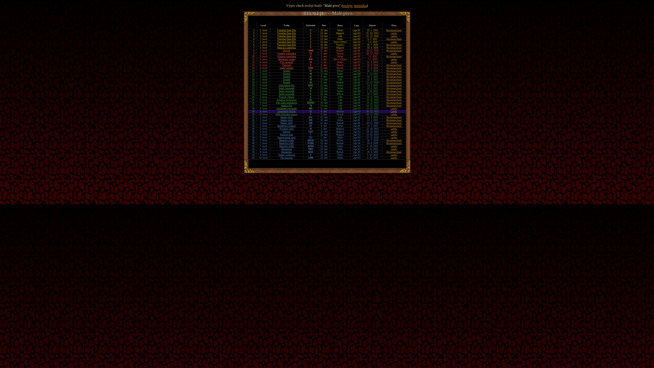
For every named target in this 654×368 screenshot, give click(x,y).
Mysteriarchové (394, 30)
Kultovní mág (286, 134)
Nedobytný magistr (286, 126)
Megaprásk (286, 149)
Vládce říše (286, 105)
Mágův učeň (287, 117)
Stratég (286, 71)
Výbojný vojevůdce (286, 53)
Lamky (394, 33)
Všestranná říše (286, 85)
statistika (360, 6)
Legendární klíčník (286, 111)
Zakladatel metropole (286, 108)
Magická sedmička (286, 48)
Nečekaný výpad (286, 59)
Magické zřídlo (286, 140)
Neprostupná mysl (286, 137)
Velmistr (287, 132)
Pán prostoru (286, 158)
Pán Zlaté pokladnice (286, 103)
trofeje (347, 6)
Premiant (286, 65)
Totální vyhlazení (286, 155)
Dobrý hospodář (286, 88)
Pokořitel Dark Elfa (286, 30)
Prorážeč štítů (287, 129)
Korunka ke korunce (287, 100)
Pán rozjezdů (286, 62)
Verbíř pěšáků (286, 68)
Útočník (286, 50)
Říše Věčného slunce (286, 114)
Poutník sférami (286, 97)
